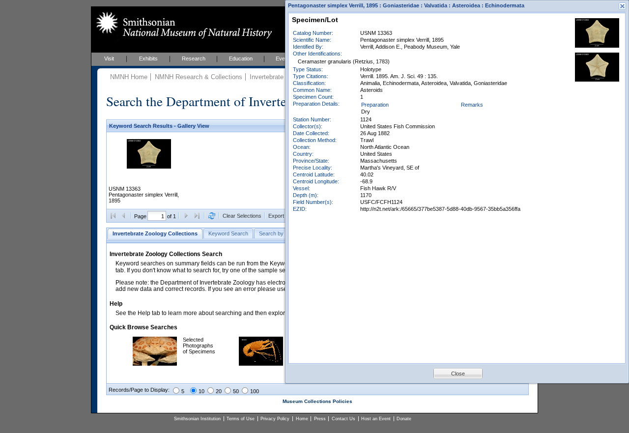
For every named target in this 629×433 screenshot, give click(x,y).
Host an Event (376, 418)
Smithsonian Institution (197, 418)
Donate (404, 418)
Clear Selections (242, 216)
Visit (109, 58)
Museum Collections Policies (317, 401)
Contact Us (343, 418)
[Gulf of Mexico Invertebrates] (261, 364)
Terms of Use (241, 418)
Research (193, 58)
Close (458, 373)
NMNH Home (128, 77)
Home (302, 418)
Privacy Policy (274, 418)
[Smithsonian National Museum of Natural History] (182, 25)
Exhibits (148, 58)
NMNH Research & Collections (198, 77)
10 (201, 391)
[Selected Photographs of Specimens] (155, 364)
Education (241, 58)
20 (219, 391)
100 (254, 391)
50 (236, 391)
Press (320, 418)
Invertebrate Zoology (279, 77)
